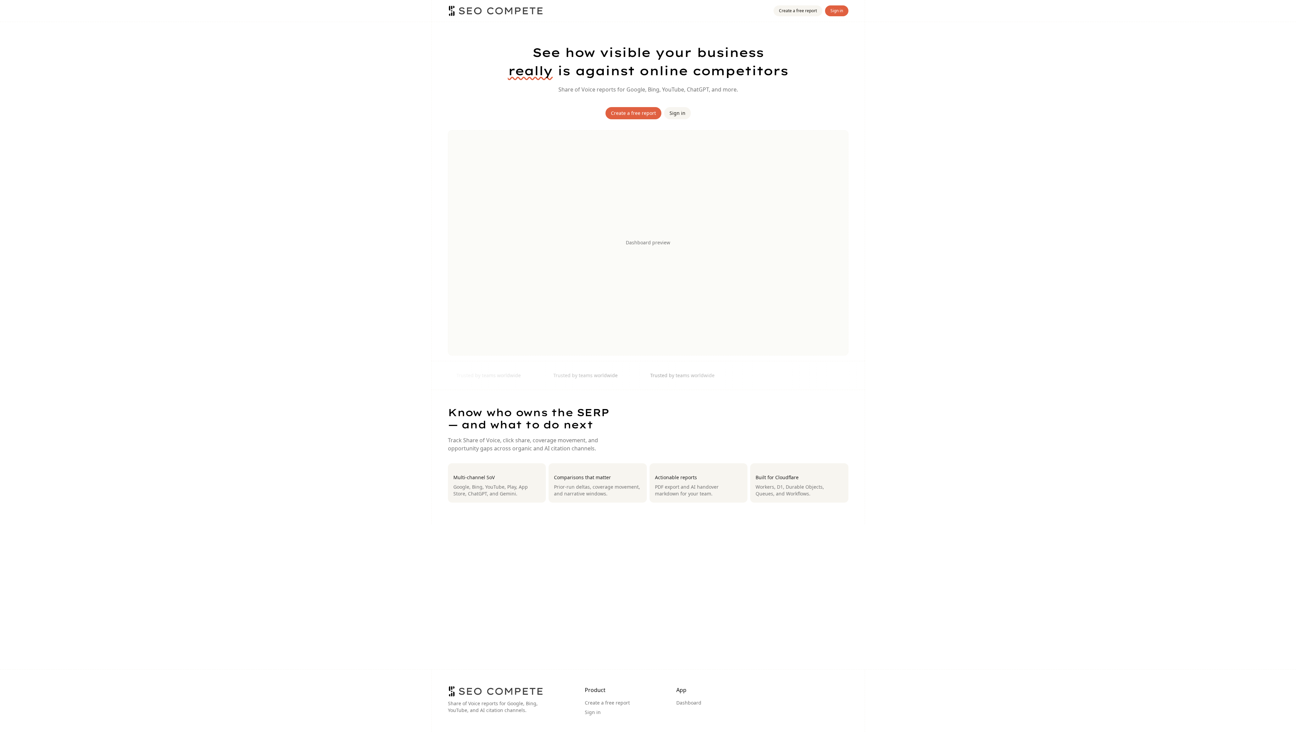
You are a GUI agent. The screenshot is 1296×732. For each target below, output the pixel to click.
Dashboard (688, 702)
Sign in (836, 11)
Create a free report (798, 11)
